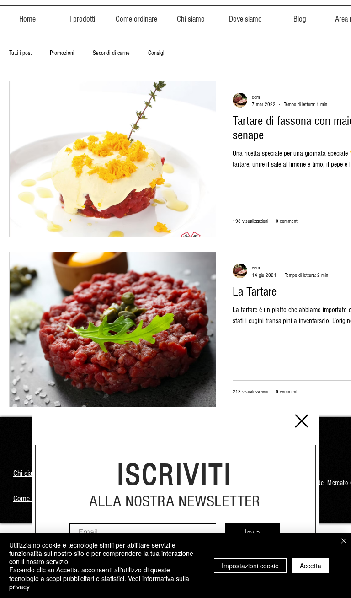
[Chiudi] (343, 541)
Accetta (310, 565)
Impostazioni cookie (250, 565)
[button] (301, 421)
